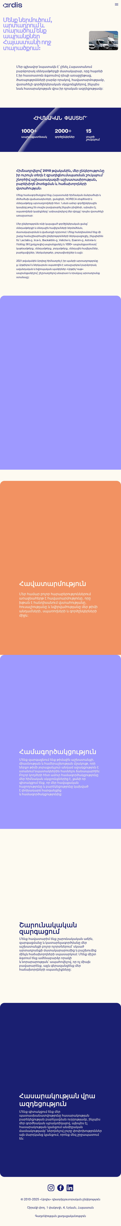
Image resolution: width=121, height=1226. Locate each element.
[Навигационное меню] (116, 4)
